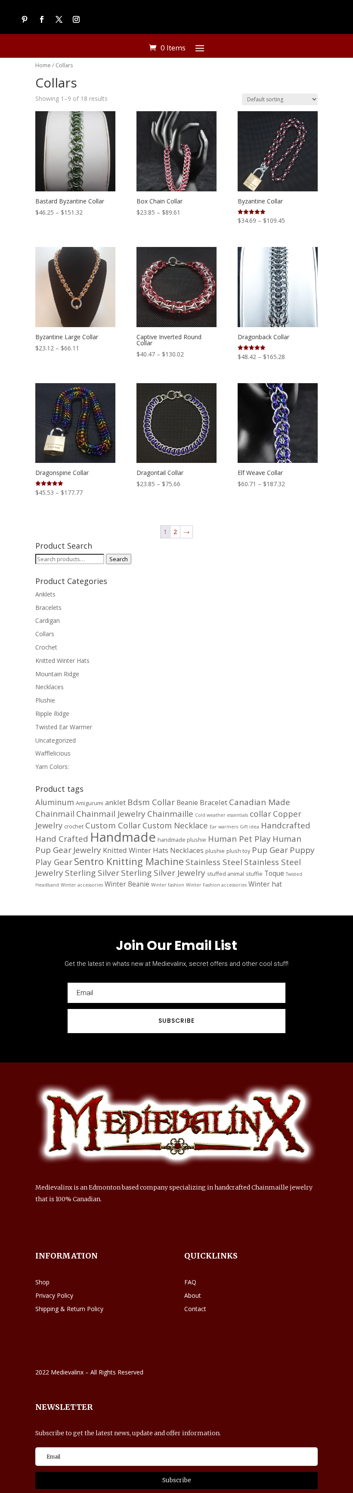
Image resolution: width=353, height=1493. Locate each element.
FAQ (190, 1282)
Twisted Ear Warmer (63, 727)
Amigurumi (89, 803)
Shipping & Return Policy (69, 1309)
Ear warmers (224, 827)
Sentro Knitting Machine (129, 861)
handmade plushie (182, 839)
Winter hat (265, 884)
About (192, 1295)
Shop (42, 1282)
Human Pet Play (239, 838)
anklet (115, 802)
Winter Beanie (127, 884)
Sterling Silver (92, 872)
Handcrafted (285, 825)
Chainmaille (170, 813)
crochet (74, 826)
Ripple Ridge (52, 713)
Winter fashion (167, 885)
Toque (274, 873)
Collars (44, 634)
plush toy (238, 851)
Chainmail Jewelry (111, 813)
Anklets (45, 594)
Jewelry (87, 850)
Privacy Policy (54, 1295)
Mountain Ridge (57, 674)
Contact (195, 1309)
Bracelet (213, 802)
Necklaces (49, 687)
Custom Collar (113, 825)
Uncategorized (55, 740)
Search (118, 559)
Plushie (45, 700)
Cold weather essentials (221, 815)
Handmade (123, 837)
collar (260, 813)
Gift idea (249, 827)
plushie (215, 851)
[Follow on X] (59, 19)
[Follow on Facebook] (42, 19)
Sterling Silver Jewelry (163, 872)
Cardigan (47, 620)
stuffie (254, 874)
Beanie (187, 802)
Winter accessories (82, 885)
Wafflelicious (53, 753)
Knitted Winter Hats (62, 660)
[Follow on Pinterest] (24, 19)
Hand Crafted (61, 838)
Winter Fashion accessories (216, 885)
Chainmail (54, 813)
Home (43, 65)
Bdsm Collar (151, 802)
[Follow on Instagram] (76, 19)
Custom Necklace (175, 825)
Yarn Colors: (52, 766)
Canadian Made (259, 802)
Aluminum (54, 801)
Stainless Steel (214, 862)
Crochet (46, 647)
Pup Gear (270, 850)
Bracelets (48, 607)
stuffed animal (225, 874)
